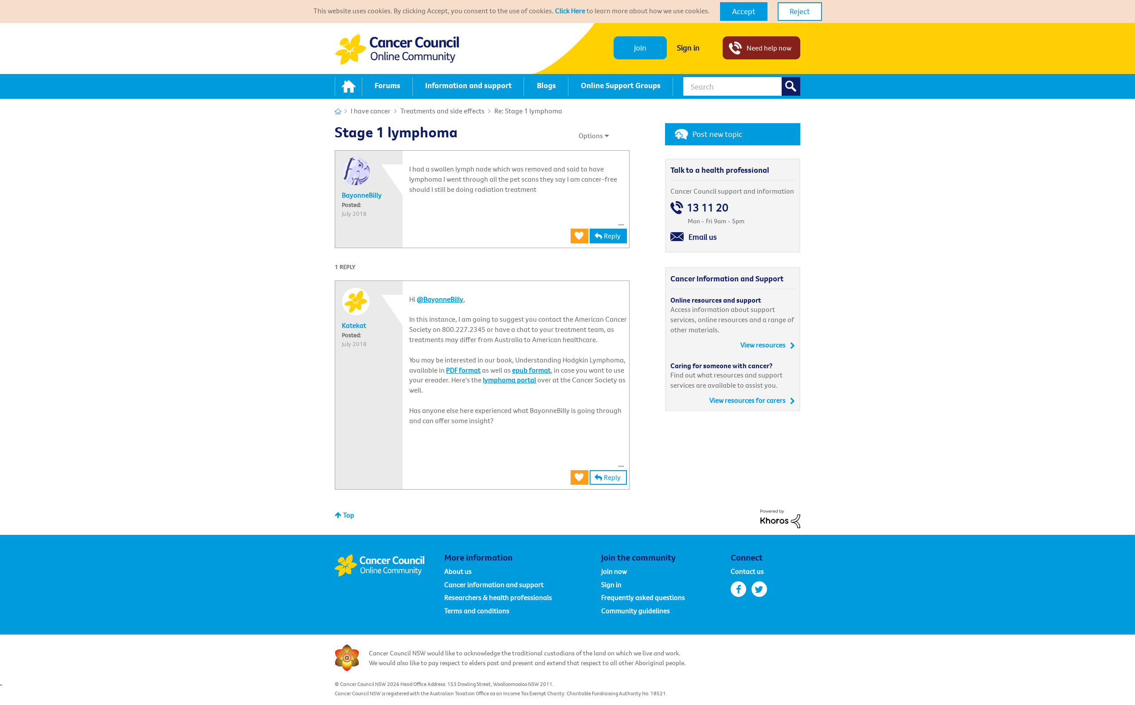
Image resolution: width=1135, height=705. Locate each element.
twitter (759, 589)
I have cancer (371, 110)
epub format (531, 370)
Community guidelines (635, 610)
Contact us (747, 571)
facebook (738, 589)
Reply (612, 235)
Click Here (570, 10)
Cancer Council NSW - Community (397, 49)
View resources (763, 344)
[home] (348, 86)
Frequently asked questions (643, 597)
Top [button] (348, 514)
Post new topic (717, 134)
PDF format (463, 370)
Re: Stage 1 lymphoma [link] (528, 110)
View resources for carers (747, 400)
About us (458, 571)
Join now (614, 571)
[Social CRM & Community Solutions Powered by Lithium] (780, 518)
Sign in (688, 48)
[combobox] (741, 86)
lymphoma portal (509, 379)
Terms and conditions (476, 610)
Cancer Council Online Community (389, 565)
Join (640, 48)
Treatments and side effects (442, 110)
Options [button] (591, 135)
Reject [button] (800, 11)
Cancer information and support (494, 584)
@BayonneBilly (440, 299)
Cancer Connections (338, 111)
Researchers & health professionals (498, 597)
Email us (703, 237)
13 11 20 (707, 207)
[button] (743, 11)
